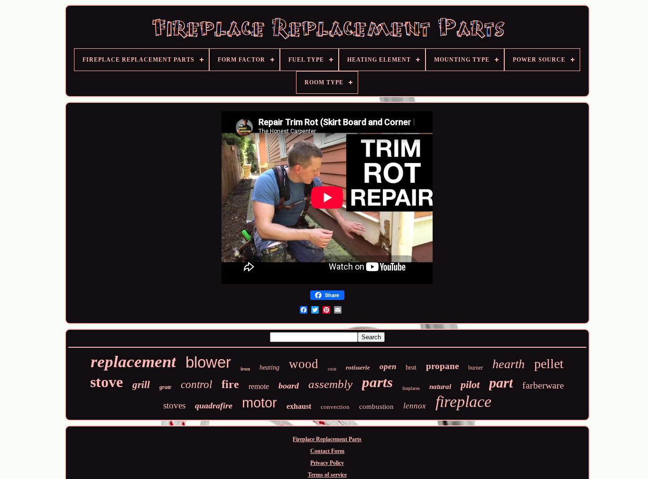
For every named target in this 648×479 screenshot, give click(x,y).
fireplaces (411, 388)
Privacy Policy (327, 463)
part (501, 382)
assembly (330, 384)
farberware (543, 385)
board (288, 385)
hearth (508, 364)
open (388, 366)
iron (245, 368)
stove (106, 381)
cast (332, 368)
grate (165, 387)
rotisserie (358, 367)
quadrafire (213, 405)
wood (303, 364)
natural (440, 386)
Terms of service (327, 474)
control (196, 384)
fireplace (463, 401)
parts (377, 382)
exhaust (299, 406)
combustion (376, 406)
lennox (414, 405)
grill (141, 384)
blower (208, 362)
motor (259, 402)
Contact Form (327, 451)
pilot (470, 384)
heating (269, 367)
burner (475, 367)
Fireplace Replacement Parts (327, 439)
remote (259, 386)
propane (442, 366)
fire (230, 384)
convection (335, 406)
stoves (174, 405)
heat (411, 367)
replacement (133, 361)
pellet (549, 363)
